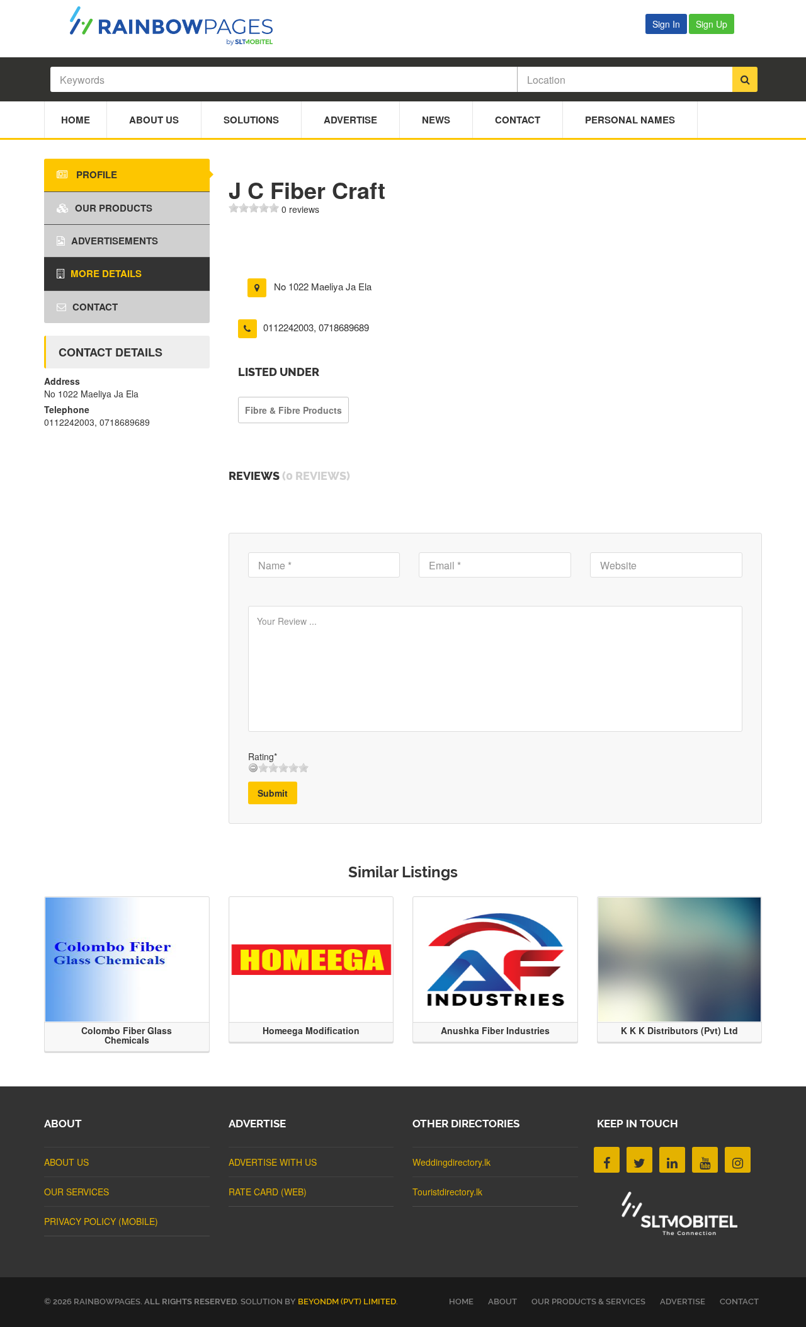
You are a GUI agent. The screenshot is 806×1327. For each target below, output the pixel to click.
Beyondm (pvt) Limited (347, 1301)
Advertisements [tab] (114, 241)
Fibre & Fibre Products (293, 410)
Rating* (262, 756)
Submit (273, 793)
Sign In (666, 24)
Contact (517, 120)
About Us (154, 120)
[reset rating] (253, 768)
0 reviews (300, 209)
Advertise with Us (273, 1162)
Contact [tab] (95, 307)
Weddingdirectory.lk (451, 1162)
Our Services (76, 1191)
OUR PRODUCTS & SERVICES (588, 1301)
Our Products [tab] (113, 208)
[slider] (254, 208)
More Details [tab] (106, 273)
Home (75, 120)
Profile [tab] (95, 174)
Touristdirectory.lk (447, 1191)
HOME (461, 1301)
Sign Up (711, 24)
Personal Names (630, 120)
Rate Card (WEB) (268, 1191)
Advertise (350, 120)
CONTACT (739, 1301)
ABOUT (502, 1301)
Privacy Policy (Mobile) (101, 1221)
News (436, 120)
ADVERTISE (682, 1301)
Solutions (251, 120)
